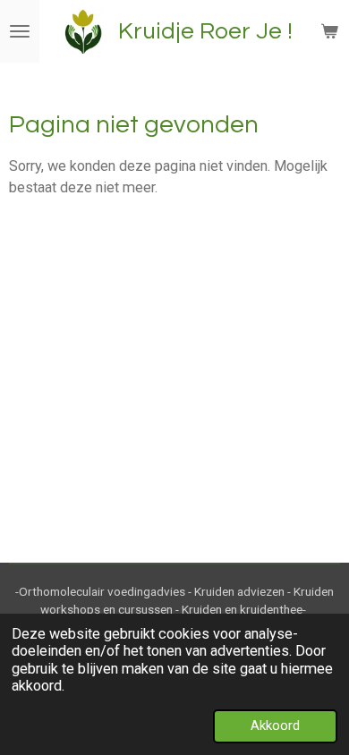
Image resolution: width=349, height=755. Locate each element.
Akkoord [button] (275, 725)
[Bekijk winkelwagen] (329, 31)
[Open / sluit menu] (19, 31)
